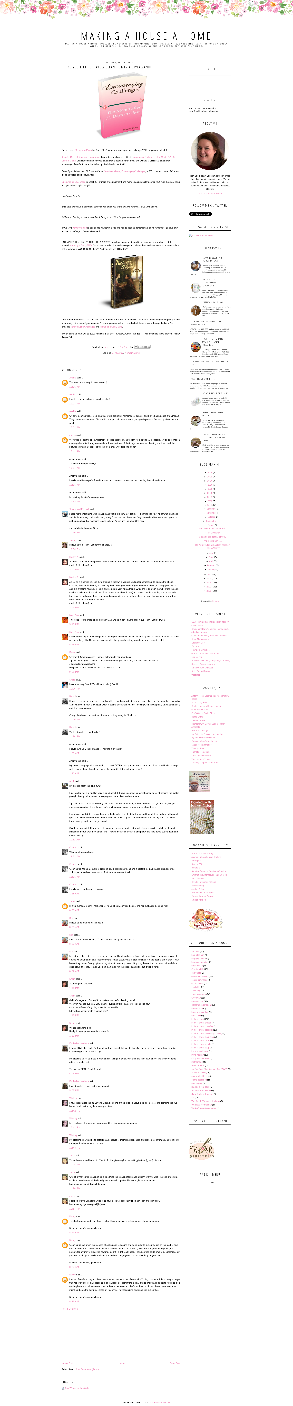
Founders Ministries (200, 650)
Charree (73, 847)
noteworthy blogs (199, 1076)
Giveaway (117, 353)
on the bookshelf (199, 1080)
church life (196, 973)
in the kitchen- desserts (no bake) (206, 1033)
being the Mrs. (197, 955)
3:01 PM (74, 569)
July (211, 553)
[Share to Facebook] (145, 347)
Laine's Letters (198, 720)
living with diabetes (200, 1058)
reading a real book (200, 1087)
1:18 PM (74, 1015)
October (211, 517)
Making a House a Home (146, 36)
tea (192, 1097)
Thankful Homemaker (201, 752)
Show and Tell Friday (201, 1090)
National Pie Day (199, 1073)
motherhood (197, 1062)
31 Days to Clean (83, 150)
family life (195, 987)
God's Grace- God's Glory (203, 713)
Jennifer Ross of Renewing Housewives (81, 157)
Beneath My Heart (199, 702)
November (211, 513)
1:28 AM (74, 893)
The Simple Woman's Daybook (205, 1101)
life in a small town (199, 1051)
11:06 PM (74, 688)
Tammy (73, 540)
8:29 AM (74, 927)
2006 (209, 591)
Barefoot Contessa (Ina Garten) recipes (209, 871)
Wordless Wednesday (201, 1105)
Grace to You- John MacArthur (205, 653)
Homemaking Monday (201, 1005)
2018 (209, 477)
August (211, 525)
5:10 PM (74, 624)
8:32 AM (74, 971)
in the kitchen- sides (200, 1040)
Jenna (72, 1155)
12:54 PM (75, 549)
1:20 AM (74, 753)
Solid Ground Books (200, 671)
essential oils (197, 983)
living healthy (197, 1055)
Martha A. (74, 557)
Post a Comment (70, 1309)
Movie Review (197, 1065)
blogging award (198, 958)
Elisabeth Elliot (198, 643)
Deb (71, 918)
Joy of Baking (197, 885)
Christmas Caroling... (213, 302)
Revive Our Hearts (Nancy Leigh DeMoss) (210, 660)
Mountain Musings (199, 730)
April (71, 781)
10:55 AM (74, 485)
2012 (210, 501)
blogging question (199, 962)
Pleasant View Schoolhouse (204, 741)
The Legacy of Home (201, 759)
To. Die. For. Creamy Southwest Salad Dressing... (212, 341)
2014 (209, 493)
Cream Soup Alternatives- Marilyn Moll (209, 875)
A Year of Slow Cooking (202, 853)
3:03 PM (74, 607)
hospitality (196, 1015)
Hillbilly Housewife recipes (203, 882)
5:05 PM (74, 1073)
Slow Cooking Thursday (202, 1094)
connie (72, 435)
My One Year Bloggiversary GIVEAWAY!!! (210, 282)
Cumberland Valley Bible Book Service (209, 635)
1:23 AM (74, 773)
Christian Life (197, 969)
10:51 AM (74, 468)
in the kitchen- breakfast (202, 1026)
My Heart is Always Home (203, 738)
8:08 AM (74, 910)
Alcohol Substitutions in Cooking (206, 857)
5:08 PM (74, 1090)
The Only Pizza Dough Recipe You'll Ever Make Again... (214, 437)
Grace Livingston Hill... (203, 378)
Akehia (72, 377)
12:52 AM (74, 856)
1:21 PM (74, 1036)
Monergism (196, 657)
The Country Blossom (201, 755)
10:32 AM (74, 427)
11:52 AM (74, 839)
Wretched (195, 675)
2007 (209, 587)
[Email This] (136, 347)
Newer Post (67, 1363)
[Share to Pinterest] (149, 347)
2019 (210, 472)
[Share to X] (142, 347)
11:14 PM (74, 736)
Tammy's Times (198, 748)
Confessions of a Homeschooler (206, 706)
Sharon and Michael (79, 509)
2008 (209, 583)
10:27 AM (74, 403)
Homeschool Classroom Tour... (213, 529)
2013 (209, 497)
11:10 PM (74, 1188)
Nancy (72, 1216)
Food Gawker (197, 878)
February (211, 565)
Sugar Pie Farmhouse (201, 745)
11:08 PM (74, 1164)
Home (121, 1363)
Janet (72, 901)
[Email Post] (131, 347)
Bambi (72, 696)
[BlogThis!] (139, 347)
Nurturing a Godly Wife (81, 245)
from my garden (198, 994)
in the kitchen (197, 1019)
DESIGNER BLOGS (160, 1402)
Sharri (72, 979)
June (211, 557)
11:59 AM (74, 532)
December (211, 509)
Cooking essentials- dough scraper (212, 259)
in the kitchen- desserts (202, 1030)
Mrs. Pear (74, 615)
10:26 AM (74, 387)
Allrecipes (196, 860)
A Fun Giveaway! (212, 533)
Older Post (175, 1363)
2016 (210, 485)
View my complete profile (210, 193)
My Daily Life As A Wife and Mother (207, 734)
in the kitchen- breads (201, 1023)
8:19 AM (74, 1232)
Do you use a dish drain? (215, 393)
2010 (209, 574)
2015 (210, 489)
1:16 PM (74, 988)
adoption (195, 951)
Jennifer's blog (80, 227)
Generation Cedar (199, 710)
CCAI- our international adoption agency (210, 622)
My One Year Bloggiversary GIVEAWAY (209, 1069)
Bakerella (195, 868)
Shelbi (72, 679)
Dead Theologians (200, 639)
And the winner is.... (213, 541)
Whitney (73, 1098)
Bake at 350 (196, 864)
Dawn (72, 652)
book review (197, 966)
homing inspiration (200, 1012)
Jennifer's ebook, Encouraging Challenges (124, 171)
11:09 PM (74, 719)
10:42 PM (75, 1111)
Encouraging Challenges (73, 182)
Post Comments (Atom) (87, 1369)
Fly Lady (195, 646)
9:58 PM (74, 672)
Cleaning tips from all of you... (212, 537)
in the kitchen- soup (200, 1048)
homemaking (132, 353)
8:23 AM (74, 1267)
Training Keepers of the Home (205, 762)
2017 (209, 481)
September (211, 521)
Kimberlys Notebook (79, 1043)
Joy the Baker (197, 889)
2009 (209, 578)
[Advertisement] (121, 1336)
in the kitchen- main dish (202, 1037)
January (211, 569)
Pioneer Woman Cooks (202, 896)
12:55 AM (74, 877)
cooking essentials (200, 976)
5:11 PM (74, 644)
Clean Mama (197, 625)
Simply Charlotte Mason (202, 668)
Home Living (197, 717)
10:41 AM (74, 451)
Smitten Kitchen (198, 900)
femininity (195, 991)
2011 (209, 505)
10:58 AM (74, 501)
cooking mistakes (199, 980)
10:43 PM (75, 1148)
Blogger (215, 601)
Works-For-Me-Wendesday (203, 1108)
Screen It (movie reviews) (203, 664)
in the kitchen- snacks (201, 1044)
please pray (196, 1083)
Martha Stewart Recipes (202, 893)
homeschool (197, 1008)
